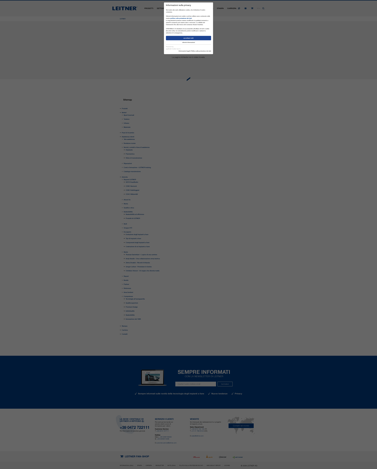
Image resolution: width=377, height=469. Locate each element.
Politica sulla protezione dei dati (201, 51)
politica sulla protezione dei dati (181, 18)
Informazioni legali (184, 51)
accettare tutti (188, 38)
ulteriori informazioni (188, 42)
